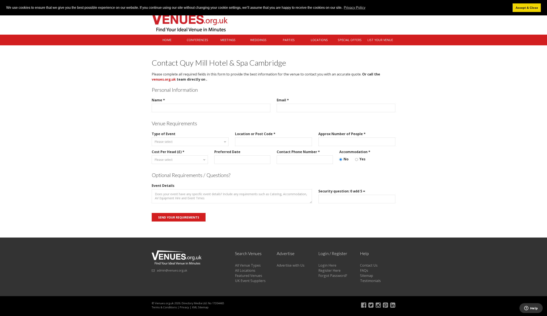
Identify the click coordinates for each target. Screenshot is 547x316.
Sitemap (366, 275)
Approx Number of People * (342, 133)
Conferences (197, 40)
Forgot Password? (332, 275)
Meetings (227, 40)
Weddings (258, 40)
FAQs (364, 270)
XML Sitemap (200, 307)
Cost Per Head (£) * (168, 151)
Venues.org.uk (164, 303)
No (346, 159)
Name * (158, 100)
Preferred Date (227, 151)
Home (166, 40)
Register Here (329, 270)
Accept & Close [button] (527, 7)
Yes (362, 159)
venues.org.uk (164, 79)
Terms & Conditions (164, 307)
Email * (283, 100)
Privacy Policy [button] (354, 7)
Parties (289, 40)
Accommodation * (354, 151)
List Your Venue (380, 40)
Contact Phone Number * (298, 151)
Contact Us (369, 265)
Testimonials (370, 280)
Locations (319, 40)
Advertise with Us (290, 265)
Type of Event (163, 133)
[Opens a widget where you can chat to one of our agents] (531, 308)
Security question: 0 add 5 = (341, 191)
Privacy (184, 307)
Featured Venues (248, 275)
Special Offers (350, 40)
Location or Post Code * (255, 133)
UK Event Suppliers (250, 280)
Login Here (327, 265)
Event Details (163, 185)
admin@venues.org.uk (172, 270)
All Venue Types (248, 265)
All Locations (245, 270)
